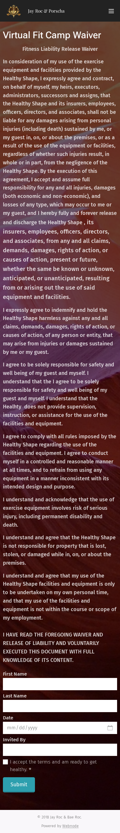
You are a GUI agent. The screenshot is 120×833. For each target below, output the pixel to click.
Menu (111, 11)
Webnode (70, 826)
